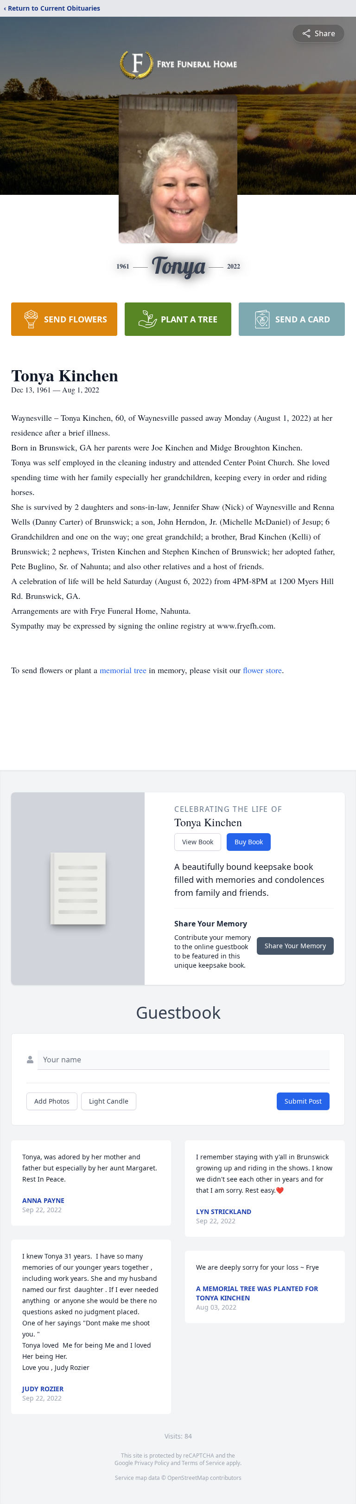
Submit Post (303, 1101)
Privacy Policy (151, 1463)
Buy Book (249, 841)
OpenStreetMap (188, 1478)
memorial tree (123, 669)
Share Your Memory (295, 945)
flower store (262, 669)
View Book (197, 841)
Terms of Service (203, 1463)
